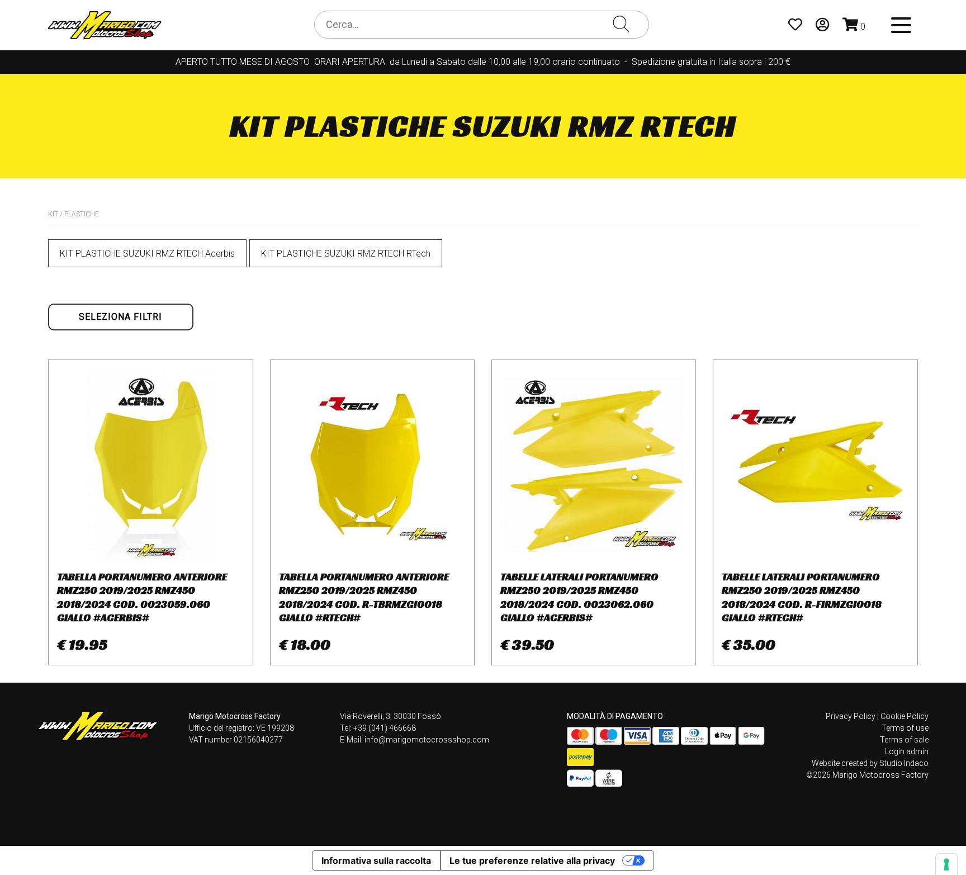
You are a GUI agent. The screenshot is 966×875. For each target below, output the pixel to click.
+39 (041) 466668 (384, 727)
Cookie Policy (904, 716)
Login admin (907, 751)
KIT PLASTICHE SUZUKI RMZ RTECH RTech (345, 253)
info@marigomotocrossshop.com (426, 739)
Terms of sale (904, 739)
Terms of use (905, 727)
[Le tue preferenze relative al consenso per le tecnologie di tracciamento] (946, 864)
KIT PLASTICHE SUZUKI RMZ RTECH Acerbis (147, 253)
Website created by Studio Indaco (870, 763)
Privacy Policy (850, 716)
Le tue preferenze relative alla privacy (532, 860)
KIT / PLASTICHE (73, 214)
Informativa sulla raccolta (376, 860)
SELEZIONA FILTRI (120, 316)
